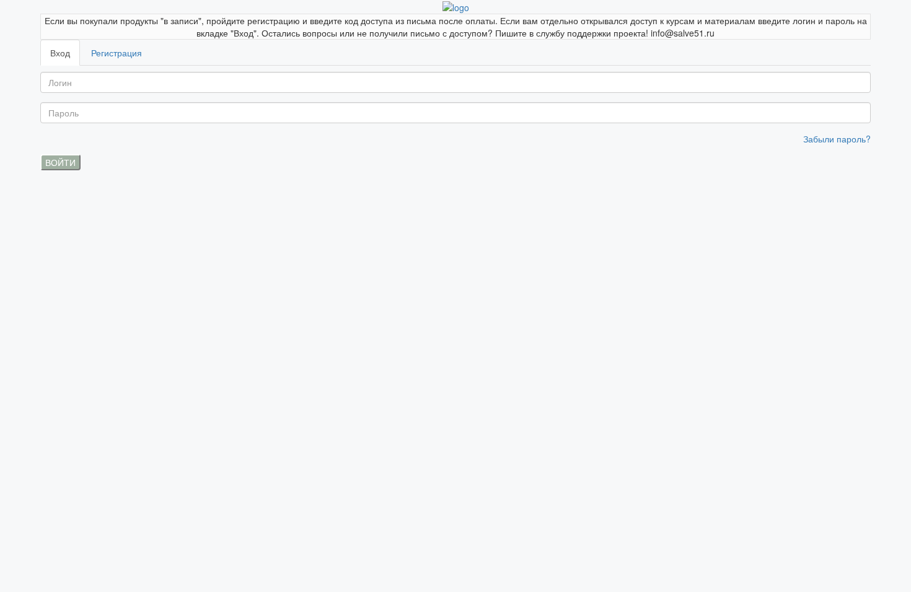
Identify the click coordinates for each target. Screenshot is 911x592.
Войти (60, 162)
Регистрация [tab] (116, 52)
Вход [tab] (60, 52)
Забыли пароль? (837, 139)
